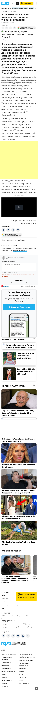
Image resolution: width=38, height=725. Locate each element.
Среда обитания (6, 680)
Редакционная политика (9, 605)
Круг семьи (22, 677)
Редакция (4, 599)
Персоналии (23, 668)
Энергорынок (5, 665)
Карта (3, 608)
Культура (4, 686)
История (21, 674)
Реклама (4, 602)
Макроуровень (6, 662)
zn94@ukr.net (26, 624)
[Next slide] (35, 8)
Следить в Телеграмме (20, 307)
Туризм (21, 680)
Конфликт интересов (26, 660)
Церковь (4, 683)
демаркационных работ (25, 189)
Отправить (19, 280)
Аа (17, 3)
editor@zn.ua (31, 627)
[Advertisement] (19, 160)
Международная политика (6, 658)
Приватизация (6, 668)
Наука (3, 674)
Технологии (5, 677)
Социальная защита (25, 654)
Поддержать (27, 3)
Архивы (4, 595)
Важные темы (6, 8)
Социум (21, 671)
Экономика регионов (8, 671)
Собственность (24, 683)
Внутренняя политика (8, 654)
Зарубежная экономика (27, 657)
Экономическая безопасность (24, 664)
